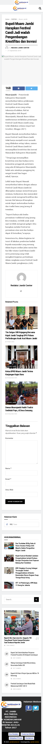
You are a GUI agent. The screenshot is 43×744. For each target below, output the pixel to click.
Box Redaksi (13, 734)
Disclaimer (29, 738)
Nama (8, 468)
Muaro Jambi (23, 19)
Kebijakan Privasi (16, 738)
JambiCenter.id (14, 742)
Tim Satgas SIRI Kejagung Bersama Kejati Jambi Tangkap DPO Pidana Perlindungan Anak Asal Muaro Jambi (21, 335)
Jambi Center (34, 742)
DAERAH (14, 19)
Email (8, 479)
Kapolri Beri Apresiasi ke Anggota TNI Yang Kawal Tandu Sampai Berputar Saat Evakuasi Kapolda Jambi (18, 640)
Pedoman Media (28, 734)
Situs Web (9, 490)
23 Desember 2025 (11, 377)
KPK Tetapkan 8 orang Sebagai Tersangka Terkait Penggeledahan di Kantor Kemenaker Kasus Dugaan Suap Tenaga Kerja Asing (27, 573)
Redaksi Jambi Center (20, 48)
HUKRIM (9, 327)
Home (7, 19)
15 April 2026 (10, 341)
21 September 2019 (14, 51)
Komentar (9, 438)
